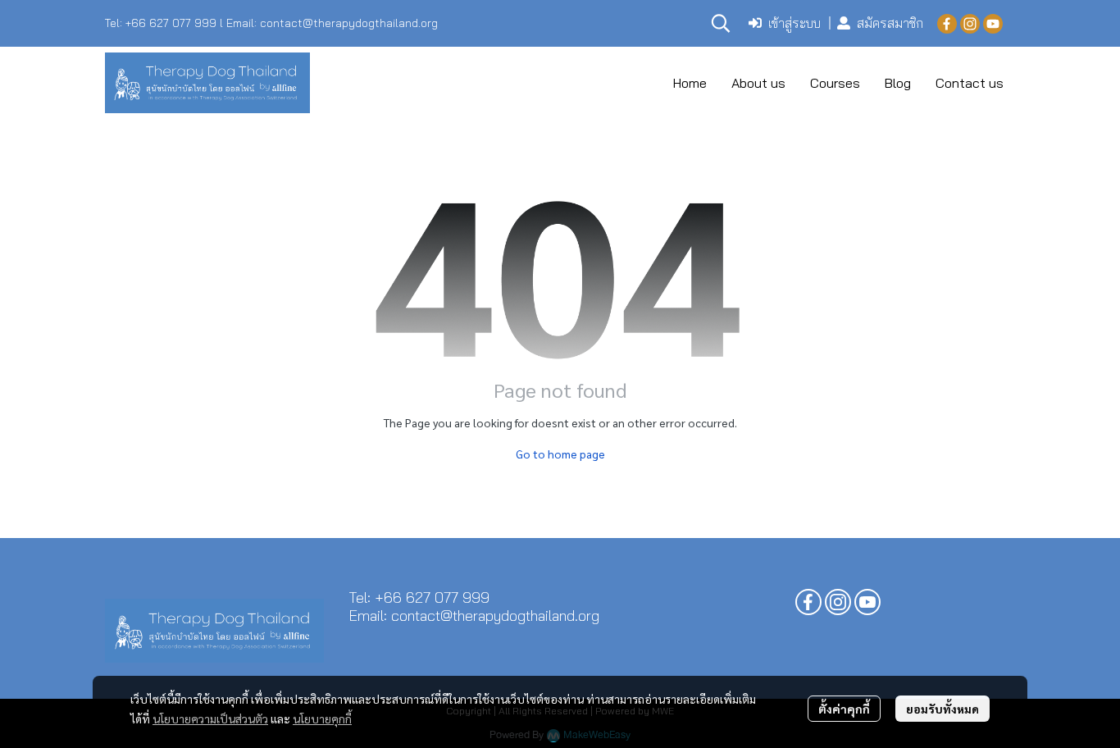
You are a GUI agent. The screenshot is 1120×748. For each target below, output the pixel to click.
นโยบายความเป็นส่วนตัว (210, 718)
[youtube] (993, 23)
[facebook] (947, 23)
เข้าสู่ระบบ (794, 23)
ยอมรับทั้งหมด (942, 708)
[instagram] (970, 23)
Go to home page (560, 453)
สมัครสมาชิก (890, 23)
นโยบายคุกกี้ (322, 718)
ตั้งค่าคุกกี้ (844, 708)
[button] (721, 23)
